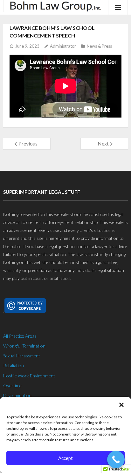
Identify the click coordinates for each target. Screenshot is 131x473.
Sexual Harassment (21, 355)
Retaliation (13, 365)
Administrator (63, 46)
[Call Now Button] (116, 459)
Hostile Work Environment (29, 375)
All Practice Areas (20, 336)
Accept (65, 458)
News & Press (99, 46)
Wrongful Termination (24, 345)
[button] (121, 405)
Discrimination (17, 395)
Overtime (12, 385)
